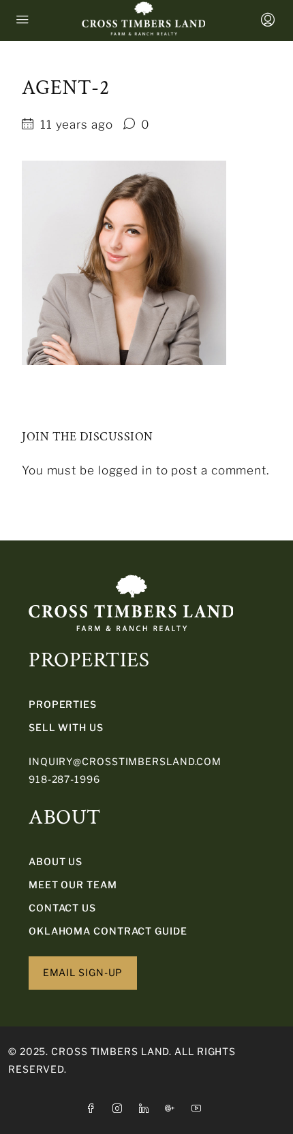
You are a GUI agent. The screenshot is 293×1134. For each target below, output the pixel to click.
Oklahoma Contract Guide (108, 931)
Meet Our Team (73, 884)
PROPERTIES (63, 704)
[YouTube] (199, 1108)
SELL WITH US (66, 727)
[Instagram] (120, 1108)
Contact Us (62, 907)
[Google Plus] (173, 1108)
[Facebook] (94, 1108)
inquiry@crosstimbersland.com (125, 761)
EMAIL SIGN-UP (83, 972)
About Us (55, 861)
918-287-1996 (64, 779)
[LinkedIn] (147, 1108)
